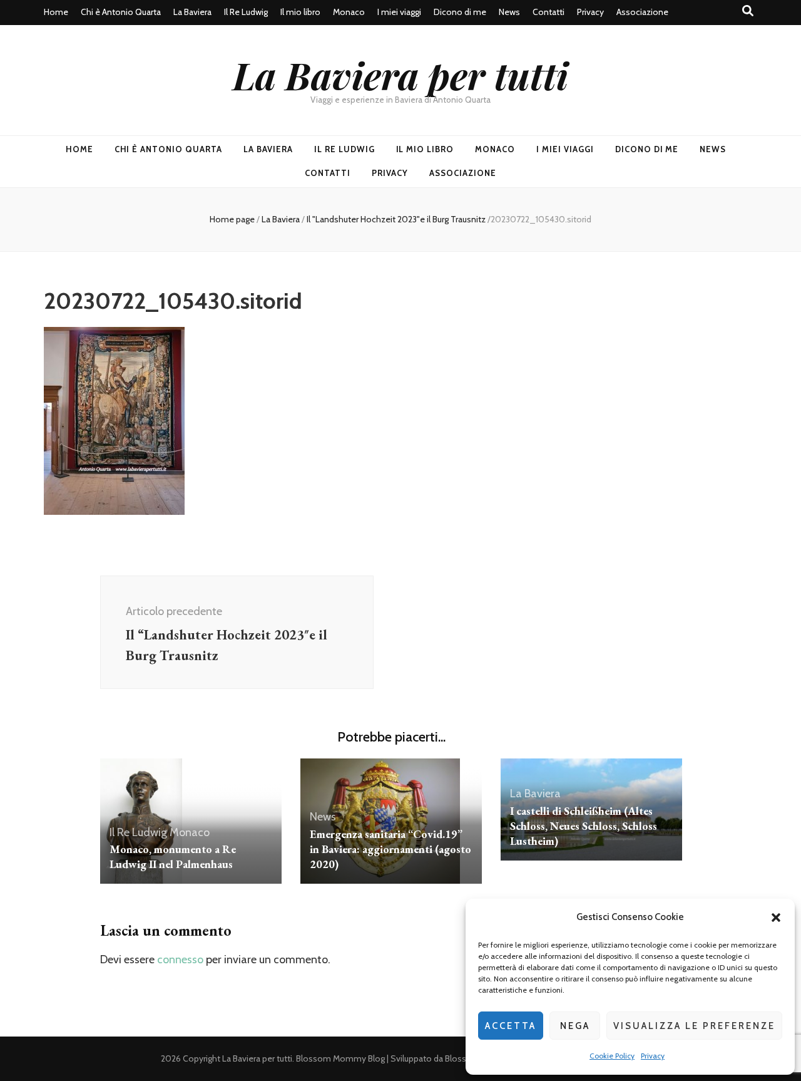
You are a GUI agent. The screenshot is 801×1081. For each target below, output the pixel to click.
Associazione (642, 12)
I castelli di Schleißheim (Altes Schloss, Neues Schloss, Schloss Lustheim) (583, 826)
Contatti (548, 12)
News (509, 12)
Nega (575, 1026)
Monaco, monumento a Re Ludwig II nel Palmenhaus (173, 856)
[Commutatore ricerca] (747, 11)
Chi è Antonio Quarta (121, 12)
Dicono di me (460, 12)
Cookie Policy (612, 1055)
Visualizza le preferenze (694, 1026)
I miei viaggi (399, 12)
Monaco (349, 12)
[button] (776, 917)
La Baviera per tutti (400, 74)
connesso (180, 959)
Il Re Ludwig (246, 12)
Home (56, 12)
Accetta (510, 1026)
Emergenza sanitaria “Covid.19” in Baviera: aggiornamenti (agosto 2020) (390, 849)
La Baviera (192, 12)
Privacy (653, 1055)
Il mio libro (300, 12)
